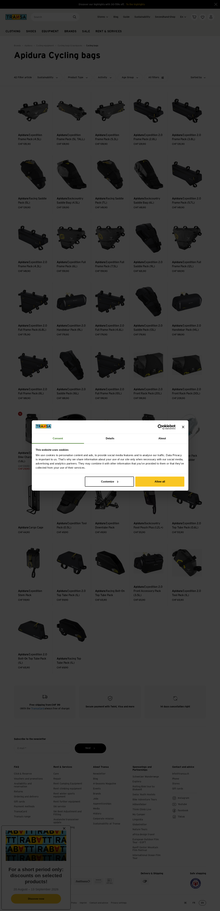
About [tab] (162, 438)
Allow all (160, 481)
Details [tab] (110, 438)
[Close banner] (183, 427)
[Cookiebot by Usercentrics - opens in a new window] (160, 427)
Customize (107, 481)
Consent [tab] (58, 438)
